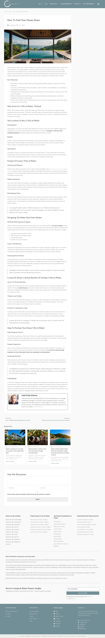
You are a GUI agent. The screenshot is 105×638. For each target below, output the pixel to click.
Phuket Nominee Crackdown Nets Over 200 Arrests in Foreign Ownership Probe (37, 451)
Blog (10, 11)
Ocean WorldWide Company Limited (31, 636)
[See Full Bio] (42, 407)
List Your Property (88, 3)
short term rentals (25, 133)
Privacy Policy (71, 636)
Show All (8, 544)
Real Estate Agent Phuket (48, 636)
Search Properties (66, 3)
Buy (40, 3)
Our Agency (53, 3)
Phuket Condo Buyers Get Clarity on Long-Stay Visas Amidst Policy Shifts (15, 451)
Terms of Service (80, 636)
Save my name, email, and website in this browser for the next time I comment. (28, 494)
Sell (46, 3)
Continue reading (10, 461)
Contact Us (77, 3)
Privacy (73, 598)
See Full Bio (37, 407)
